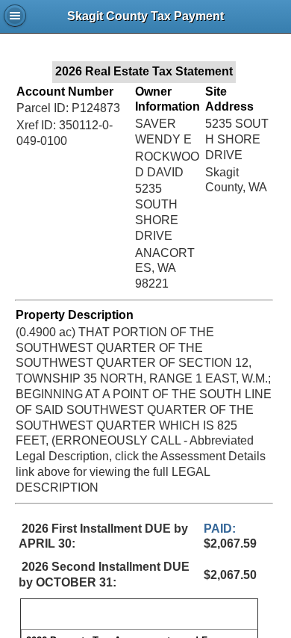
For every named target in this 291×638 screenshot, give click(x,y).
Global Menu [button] (15, 15)
